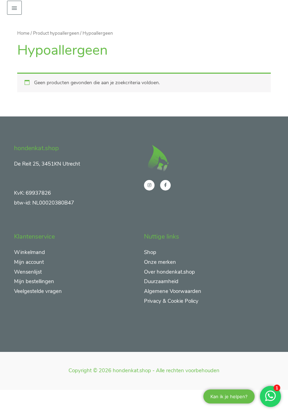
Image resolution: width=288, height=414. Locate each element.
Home (23, 33)
